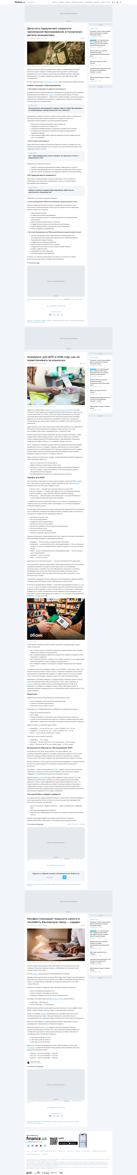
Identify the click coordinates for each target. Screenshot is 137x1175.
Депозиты (97, 2)
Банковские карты (77, 2)
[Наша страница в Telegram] (28, 1146)
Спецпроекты (86, 1151)
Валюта (61, 2)
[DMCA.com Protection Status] (29, 1174)
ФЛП (69, 824)
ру (114, 2)
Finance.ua (29, 320)
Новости (55, 2)
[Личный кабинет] (117, 2)
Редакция (35, 1151)
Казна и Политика (42, 38)
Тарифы (82, 824)
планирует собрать (58, 999)
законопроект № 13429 (51, 82)
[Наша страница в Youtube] (37, 1146)
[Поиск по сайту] (120, 2)
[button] (64, 877)
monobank (41, 777)
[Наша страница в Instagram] (45, 1146)
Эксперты (70, 1151)
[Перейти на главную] (20, 2)
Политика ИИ (61, 1151)
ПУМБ (56, 769)
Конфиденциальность (33, 1154)
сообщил (35, 974)
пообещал (44, 1013)
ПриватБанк (76, 483)
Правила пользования (99, 1151)
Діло (38, 263)
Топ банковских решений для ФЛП (61, 410)
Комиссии (75, 824)
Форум (108, 2)
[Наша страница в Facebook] (32, 1146)
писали (46, 1027)
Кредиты (67, 2)
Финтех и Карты (42, 363)
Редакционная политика (47, 1151)
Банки (103, 2)
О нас (28, 1151)
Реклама (77, 1151)
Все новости (37, 320)
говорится (52, 95)
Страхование (88, 2)
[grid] (68, 726)
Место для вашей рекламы (68, 13)
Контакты (45, 1154)
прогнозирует (31, 1047)
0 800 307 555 (31, 2)
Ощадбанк (30, 684)
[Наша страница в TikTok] (41, 1146)
